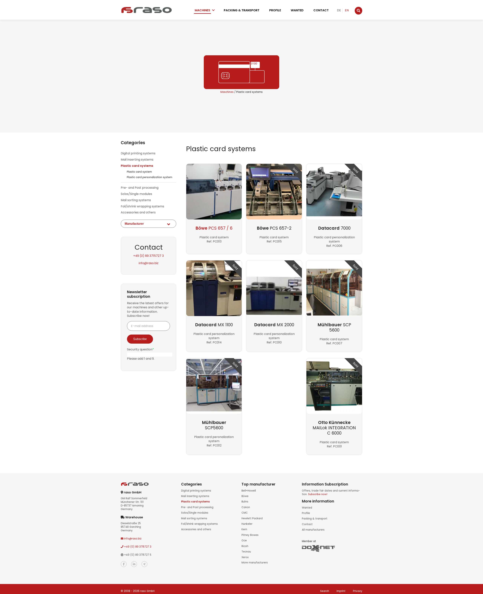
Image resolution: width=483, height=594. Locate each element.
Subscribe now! (317, 494)
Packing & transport (241, 10)
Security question (140, 349)
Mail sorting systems (136, 200)
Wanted (297, 10)
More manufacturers (255, 562)
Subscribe (140, 339)
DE (339, 10)
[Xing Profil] (144, 564)
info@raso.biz (148, 263)
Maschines (227, 92)
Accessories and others (138, 212)
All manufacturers (313, 530)
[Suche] (358, 11)
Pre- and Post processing (139, 188)
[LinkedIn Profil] (134, 564)
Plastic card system (139, 172)
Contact (321, 10)
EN (347, 10)
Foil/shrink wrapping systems (142, 206)
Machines (202, 10)
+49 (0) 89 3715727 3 (148, 256)
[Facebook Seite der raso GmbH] (124, 564)
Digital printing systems (138, 153)
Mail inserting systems (137, 160)
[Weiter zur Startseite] (146, 10)
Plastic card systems (137, 166)
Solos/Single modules (136, 194)
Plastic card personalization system (149, 177)
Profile (275, 10)
